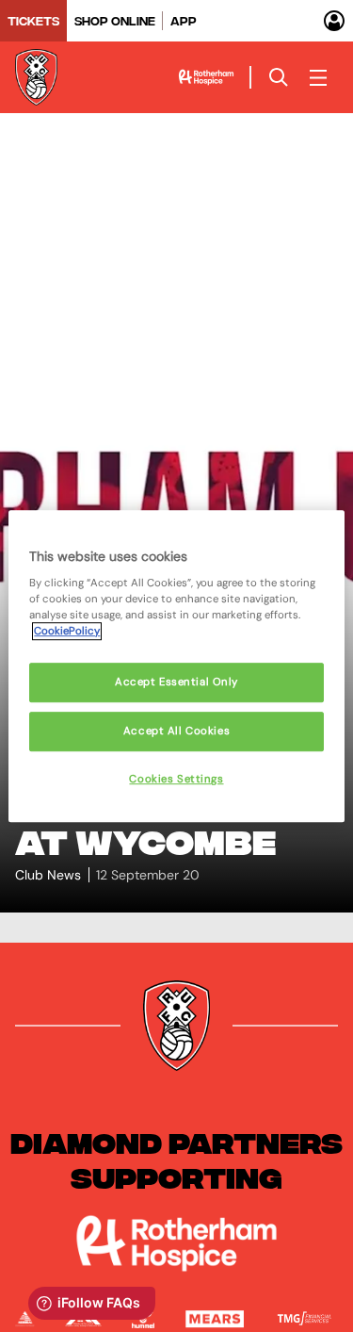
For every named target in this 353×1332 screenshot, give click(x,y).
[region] (176, 666)
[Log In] (334, 20)
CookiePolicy (67, 631)
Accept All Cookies (176, 731)
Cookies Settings (176, 779)
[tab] (33, 20)
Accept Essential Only (176, 683)
